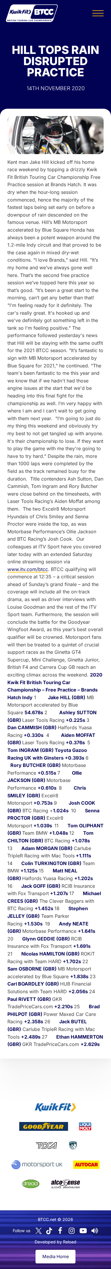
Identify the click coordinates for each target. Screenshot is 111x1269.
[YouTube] (83, 1230)
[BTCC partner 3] (84, 1126)
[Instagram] (71, 1230)
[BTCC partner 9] (65, 1183)
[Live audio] (94, 1230)
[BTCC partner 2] (43, 1126)
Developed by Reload (55, 1241)
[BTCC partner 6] (37, 1164)
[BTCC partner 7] (86, 1164)
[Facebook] (60, 1230)
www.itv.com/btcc (27, 569)
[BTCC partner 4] (46, 1145)
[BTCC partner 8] (31, 1183)
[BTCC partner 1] (55, 1107)
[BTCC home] (32, 13)
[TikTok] (49, 1230)
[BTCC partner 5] (73, 1145)
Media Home (55, 1256)
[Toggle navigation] (98, 13)
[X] (39, 1231)
